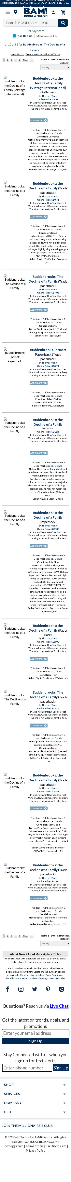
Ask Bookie (25, 35)
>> (31, 60)
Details (58, 133)
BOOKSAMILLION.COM (41, 1141)
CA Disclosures (56, 1146)
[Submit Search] (63, 23)
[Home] (35, 12)
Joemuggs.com (13, 1146)
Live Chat (59, 1006)
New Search (17, 54)
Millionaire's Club (46, 36)
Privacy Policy (35, 1150)
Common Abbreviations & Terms (43, 54)
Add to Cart (39, 120)
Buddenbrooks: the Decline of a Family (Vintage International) (48, 83)
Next (25, 60)
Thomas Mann (49, 96)
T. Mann (49, 428)
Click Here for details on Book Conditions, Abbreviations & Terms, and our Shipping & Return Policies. (35, 977)
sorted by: (65, 62)
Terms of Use (35, 1146)
